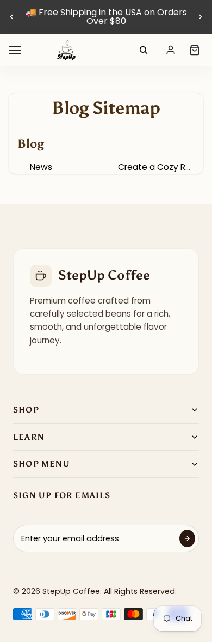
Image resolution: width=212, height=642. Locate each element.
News (41, 167)
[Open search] (143, 50)
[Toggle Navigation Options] (15, 50)
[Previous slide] (12, 17)
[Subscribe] (187, 538)
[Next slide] (200, 17)
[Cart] (194, 50)
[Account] (170, 50)
